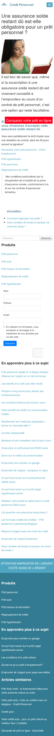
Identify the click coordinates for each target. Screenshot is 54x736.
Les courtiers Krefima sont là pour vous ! (23, 402)
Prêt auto (6, 261)
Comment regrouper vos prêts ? (24, 218)
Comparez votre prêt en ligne (28, 120)
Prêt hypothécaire (11, 159)
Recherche (46, 238)
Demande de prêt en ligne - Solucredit (22, 730)
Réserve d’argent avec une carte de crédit (24, 531)
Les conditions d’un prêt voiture (18, 657)
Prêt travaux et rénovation (15, 269)
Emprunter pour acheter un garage (20, 463)
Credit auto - (8, 711)
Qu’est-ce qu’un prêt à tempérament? (22, 664)
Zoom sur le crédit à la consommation (22, 455)
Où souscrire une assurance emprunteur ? (24, 512)
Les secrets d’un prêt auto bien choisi (22, 383)
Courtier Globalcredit (12, 433)
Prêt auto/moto (9, 164)
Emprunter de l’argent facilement (19, 538)
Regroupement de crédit (14, 169)
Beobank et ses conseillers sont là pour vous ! (26, 440)
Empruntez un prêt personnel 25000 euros (24, 448)
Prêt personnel (9, 254)
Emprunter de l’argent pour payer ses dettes (25, 672)
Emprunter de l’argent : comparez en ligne (24, 470)
